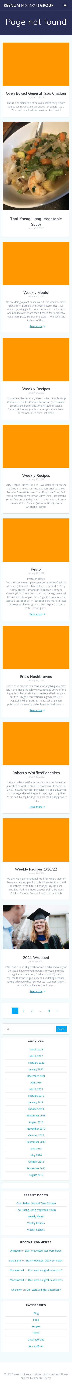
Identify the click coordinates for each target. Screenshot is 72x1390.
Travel (36, 1333)
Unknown (15, 1250)
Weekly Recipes (36, 388)
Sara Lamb (15, 1260)
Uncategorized (36, 1339)
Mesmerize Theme (40, 1378)
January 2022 (36, 1069)
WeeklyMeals (36, 1346)
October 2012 (36, 1161)
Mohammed (17, 1270)
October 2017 (36, 1135)
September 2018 (36, 1115)
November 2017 (36, 1128)
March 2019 (36, 1089)
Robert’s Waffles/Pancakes (36, 772)
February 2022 (36, 1062)
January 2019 (36, 1102)
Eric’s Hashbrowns (36, 676)
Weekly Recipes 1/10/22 (36, 869)
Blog (36, 1313)
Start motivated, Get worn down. (43, 1250)
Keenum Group (29, 5)
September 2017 (36, 1142)
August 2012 (36, 1175)
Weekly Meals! (36, 292)
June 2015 (36, 1148)
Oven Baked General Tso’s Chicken (36, 93)
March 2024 (36, 1049)
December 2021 (36, 1076)
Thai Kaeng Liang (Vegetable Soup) (36, 1209)
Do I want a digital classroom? (45, 1270)
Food (36, 1319)
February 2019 (36, 1095)
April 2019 (36, 1082)
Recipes (36, 1326)
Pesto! (36, 569)
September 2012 (36, 1168)
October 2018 (36, 1109)
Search (61, 1029)
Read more (36, 326)
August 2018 (36, 1122)
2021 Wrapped (36, 957)
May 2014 (36, 1155)
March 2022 (36, 1056)
